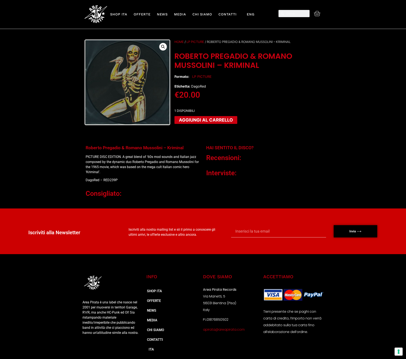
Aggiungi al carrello (206, 120)
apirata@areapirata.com (224, 329)
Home (179, 42)
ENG (249, 14)
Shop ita (118, 14)
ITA (150, 349)
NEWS (162, 14)
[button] (163, 47)
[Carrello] (317, 13)
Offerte (142, 14)
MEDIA (180, 14)
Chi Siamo (202, 14)
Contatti (227, 14)
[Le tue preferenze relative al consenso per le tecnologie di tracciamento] (399, 352)
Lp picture (195, 42)
